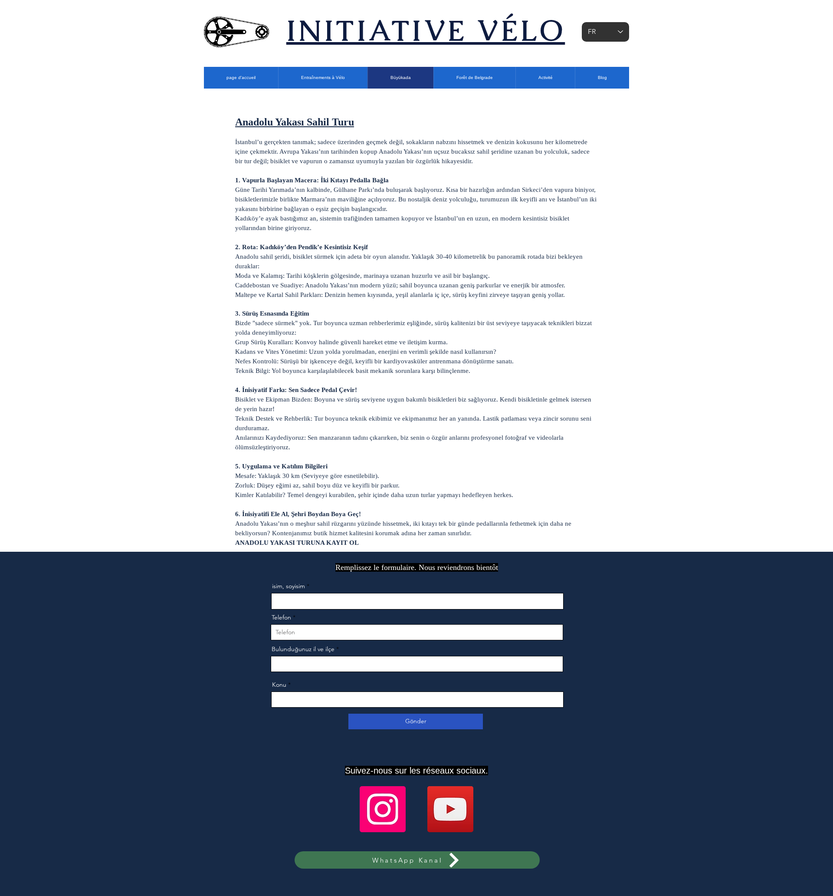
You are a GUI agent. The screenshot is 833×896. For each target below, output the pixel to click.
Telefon (281, 617)
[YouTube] (450, 809)
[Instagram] (383, 809)
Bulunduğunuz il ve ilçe (303, 649)
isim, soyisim (288, 586)
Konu (279, 685)
